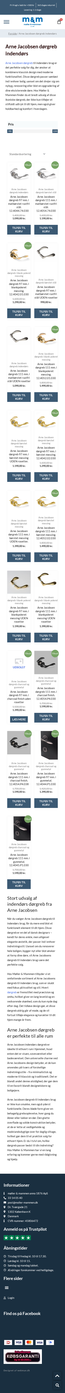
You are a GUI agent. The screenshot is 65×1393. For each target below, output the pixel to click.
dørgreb (12, 992)
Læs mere (19, 719)
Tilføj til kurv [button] (19, 229)
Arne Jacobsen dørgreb (19, 63)
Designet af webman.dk (17, 1370)
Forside (12, 33)
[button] (7, 1287)
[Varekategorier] (6, 22)
